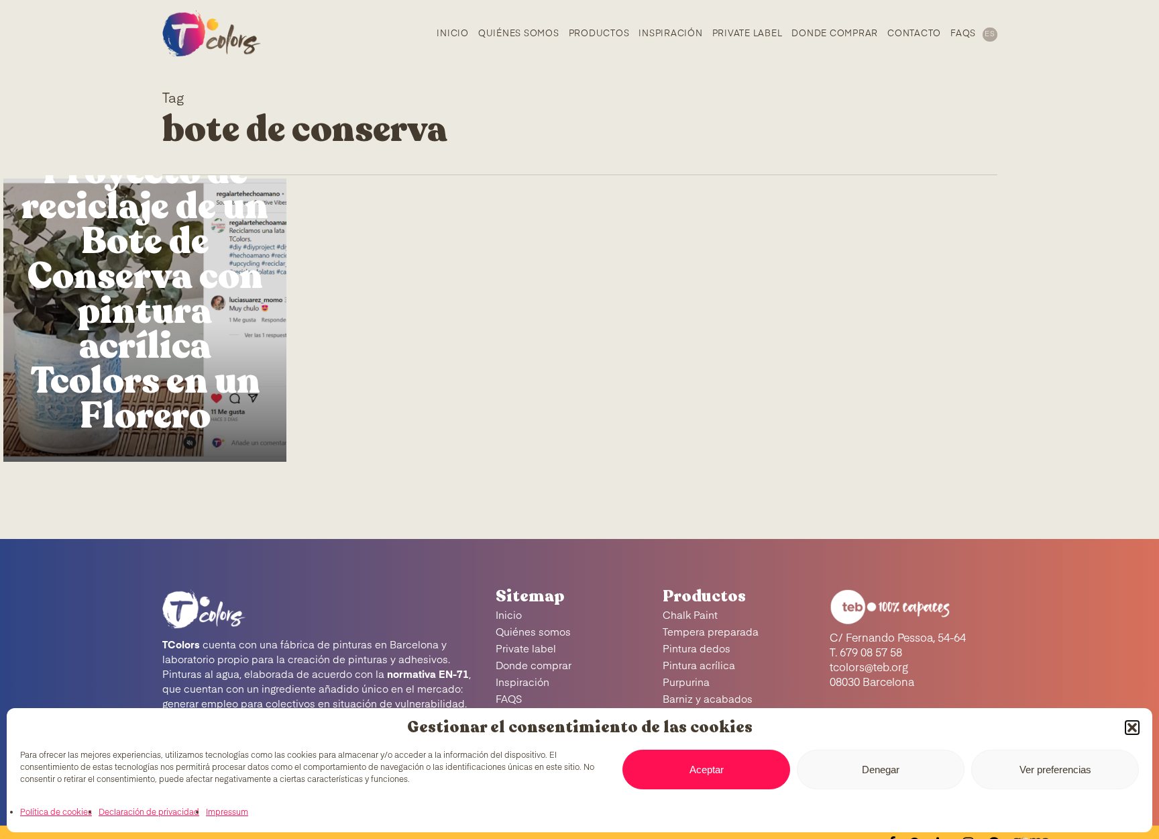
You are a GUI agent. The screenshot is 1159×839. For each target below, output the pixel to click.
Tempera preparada (711, 633)
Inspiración (522, 683)
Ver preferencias (1055, 769)
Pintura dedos (696, 649)
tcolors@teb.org (869, 668)
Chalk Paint (690, 616)
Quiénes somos (533, 633)
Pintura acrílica (699, 666)
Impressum (227, 813)
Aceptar (706, 769)
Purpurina (686, 683)
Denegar (880, 769)
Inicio (509, 616)
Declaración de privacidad (149, 813)
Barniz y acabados (708, 700)
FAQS (509, 700)
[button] (1132, 727)
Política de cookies (56, 813)
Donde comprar (533, 666)
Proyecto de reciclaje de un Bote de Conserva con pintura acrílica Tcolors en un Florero (144, 294)
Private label (526, 649)
